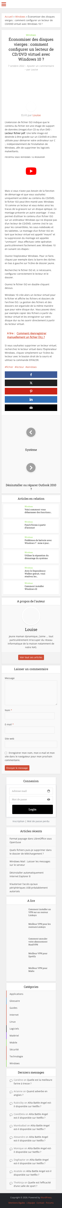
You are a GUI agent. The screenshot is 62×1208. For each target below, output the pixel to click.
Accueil (9, 16)
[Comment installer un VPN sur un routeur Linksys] (19, 913)
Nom (8, 710)
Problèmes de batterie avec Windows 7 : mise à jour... (38, 542)
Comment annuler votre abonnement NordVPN (37, 941)
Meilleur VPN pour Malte (37, 970)
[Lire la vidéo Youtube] (31, 171)
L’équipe (31, 1202)
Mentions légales (16, 1202)
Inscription (18, 821)
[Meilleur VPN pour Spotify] (19, 957)
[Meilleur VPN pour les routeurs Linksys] (19, 928)
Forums (50, 1202)
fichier (9, 367)
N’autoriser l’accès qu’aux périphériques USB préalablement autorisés (29, 887)
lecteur (20, 367)
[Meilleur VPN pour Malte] (19, 972)
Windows (20, 16)
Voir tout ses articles (31, 657)
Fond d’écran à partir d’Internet (35, 526)
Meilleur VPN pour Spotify (37, 955)
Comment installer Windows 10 (34, 587)
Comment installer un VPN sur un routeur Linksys (39, 912)
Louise (34, 69)
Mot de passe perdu (38, 821)
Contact (40, 1202)
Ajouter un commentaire (40, 65)
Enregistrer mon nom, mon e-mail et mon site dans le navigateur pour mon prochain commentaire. (30, 756)
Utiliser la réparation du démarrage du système (37, 557)
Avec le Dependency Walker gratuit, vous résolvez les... (35, 573)
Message (10, 678)
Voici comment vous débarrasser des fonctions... (38, 511)
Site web (9, 738)
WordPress (46, 1197)
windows (32, 367)
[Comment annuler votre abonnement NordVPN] (19, 943)
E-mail (9, 724)
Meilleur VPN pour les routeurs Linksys (39, 925)
